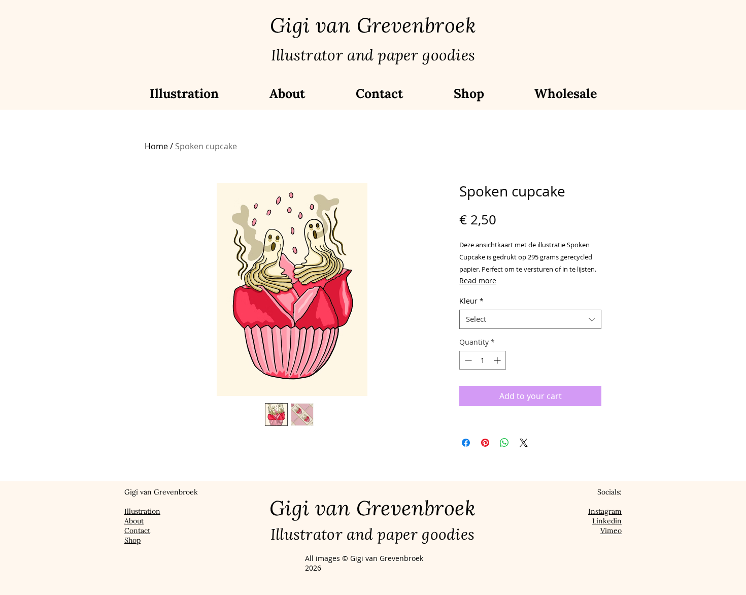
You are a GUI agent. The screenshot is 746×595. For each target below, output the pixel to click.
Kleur (471, 301)
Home (156, 146)
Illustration (142, 511)
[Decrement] (467, 360)
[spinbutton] (482, 360)
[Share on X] (524, 443)
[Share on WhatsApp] (504, 443)
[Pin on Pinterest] (485, 443)
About (134, 520)
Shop (132, 540)
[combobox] (530, 319)
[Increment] (498, 360)
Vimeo (611, 530)
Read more (477, 280)
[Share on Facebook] (466, 443)
